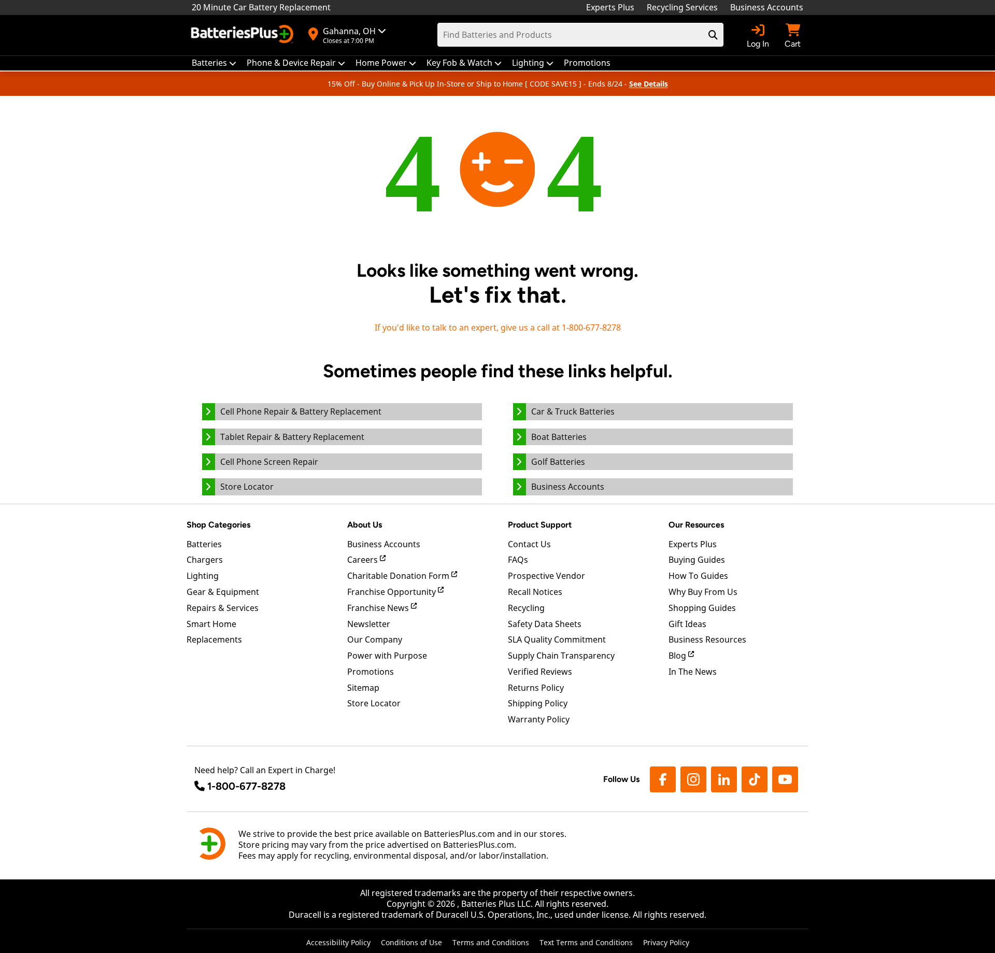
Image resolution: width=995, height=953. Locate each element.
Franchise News (379, 608)
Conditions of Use (411, 942)
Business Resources (707, 639)
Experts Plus (610, 7)
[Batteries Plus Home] (244, 35)
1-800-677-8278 (246, 786)
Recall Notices (535, 592)
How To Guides (698, 575)
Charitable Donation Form (399, 575)
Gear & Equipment (223, 592)
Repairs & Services (223, 608)
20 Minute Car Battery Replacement (261, 7)
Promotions (370, 671)
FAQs (518, 559)
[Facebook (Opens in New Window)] (663, 779)
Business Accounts (766, 7)
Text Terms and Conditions (586, 942)
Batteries (204, 544)
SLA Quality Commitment (557, 639)
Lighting (203, 575)
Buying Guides (697, 559)
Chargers (205, 559)
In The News (693, 671)
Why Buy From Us (703, 592)
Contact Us (529, 544)
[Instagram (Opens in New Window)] (693, 779)
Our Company (374, 639)
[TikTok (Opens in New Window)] (754, 779)
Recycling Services (682, 7)
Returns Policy (536, 687)
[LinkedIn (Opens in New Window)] (724, 779)
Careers (363, 559)
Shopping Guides (702, 608)
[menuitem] (214, 62)
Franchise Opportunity (392, 592)
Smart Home (211, 624)
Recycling (526, 608)
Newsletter (368, 624)
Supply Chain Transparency (561, 655)
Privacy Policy (666, 942)
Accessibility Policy (338, 942)
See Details (648, 84)
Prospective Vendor (546, 575)
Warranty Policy (539, 719)
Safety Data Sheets (544, 624)
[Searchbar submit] (713, 34)
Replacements (214, 639)
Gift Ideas (687, 624)
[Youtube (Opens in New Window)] (785, 779)
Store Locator (374, 703)
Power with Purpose (387, 655)
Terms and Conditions (490, 942)
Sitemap (363, 687)
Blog (678, 655)
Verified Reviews (540, 671)
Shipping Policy (537, 703)
